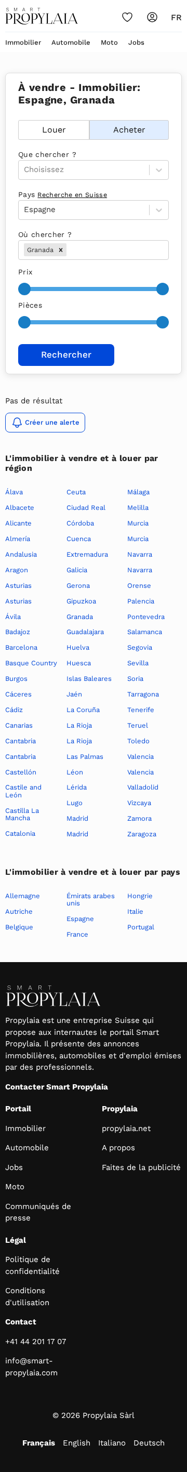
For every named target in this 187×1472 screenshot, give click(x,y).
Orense (139, 585)
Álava (14, 492)
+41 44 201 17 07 (35, 1341)
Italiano (112, 1443)
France (77, 934)
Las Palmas (84, 756)
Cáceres (18, 694)
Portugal (140, 927)
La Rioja (79, 725)
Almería (17, 539)
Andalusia (21, 554)
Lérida (76, 787)
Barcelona (21, 647)
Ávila (13, 617)
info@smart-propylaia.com (31, 1366)
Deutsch (149, 1443)
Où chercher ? (45, 234)
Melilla (138, 507)
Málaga (138, 492)
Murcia (138, 523)
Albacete (19, 507)
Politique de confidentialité (32, 1265)
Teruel (137, 725)
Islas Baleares (89, 678)
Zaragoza (141, 834)
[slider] (24, 289)
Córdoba (80, 523)
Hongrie (140, 896)
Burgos (16, 678)
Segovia (139, 647)
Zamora (139, 818)
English (76, 1443)
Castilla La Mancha (22, 814)
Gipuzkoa (81, 601)
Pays (62, 194)
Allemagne (22, 896)
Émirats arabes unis (90, 899)
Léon (74, 772)
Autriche (19, 911)
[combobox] (70, 250)
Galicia (76, 570)
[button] (60, 249)
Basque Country (31, 663)
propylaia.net (126, 1128)
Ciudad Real (85, 507)
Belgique (19, 927)
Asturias (18, 585)
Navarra (139, 554)
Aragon (16, 570)
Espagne (80, 919)
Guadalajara (85, 632)
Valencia (140, 756)
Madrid (77, 818)
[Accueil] (41, 16)
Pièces (30, 305)
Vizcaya (139, 803)
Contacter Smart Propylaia (56, 1087)
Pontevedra (146, 617)
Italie (135, 911)
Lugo (74, 803)
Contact (20, 1321)
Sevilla (138, 663)
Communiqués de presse (38, 1212)
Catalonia (20, 833)
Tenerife (140, 710)
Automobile (70, 42)
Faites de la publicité (141, 1167)
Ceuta (76, 492)
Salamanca (144, 632)
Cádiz (14, 710)
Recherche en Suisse (72, 195)
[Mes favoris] (127, 17)
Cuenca (78, 539)
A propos (118, 1147)
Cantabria (20, 741)
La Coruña (83, 710)
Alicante (18, 523)
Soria (135, 678)
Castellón (20, 772)
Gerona (78, 585)
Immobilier (23, 42)
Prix (25, 272)
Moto (109, 42)
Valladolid (142, 787)
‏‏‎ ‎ (19, 114)
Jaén (74, 694)
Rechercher (66, 354)
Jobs (136, 42)
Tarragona (143, 694)
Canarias (19, 725)
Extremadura (87, 554)
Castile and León (23, 790)
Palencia (140, 601)
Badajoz (17, 632)
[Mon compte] (152, 17)
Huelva (77, 647)
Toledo (138, 741)
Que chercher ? (47, 154)
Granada (79, 617)
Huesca (78, 663)
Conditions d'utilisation (27, 1296)
